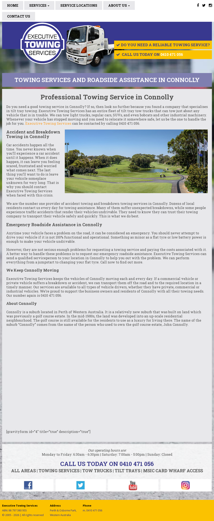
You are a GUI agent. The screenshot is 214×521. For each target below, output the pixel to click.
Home (12, 5)
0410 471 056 (171, 54)
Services (38, 5)
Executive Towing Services (48, 123)
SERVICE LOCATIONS (78, 5)
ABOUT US (118, 5)
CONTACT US (18, 16)
